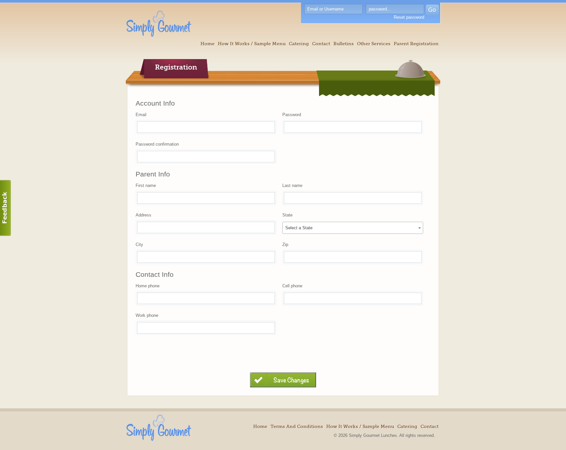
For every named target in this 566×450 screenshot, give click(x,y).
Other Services (373, 43)
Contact (321, 43)
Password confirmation (157, 144)
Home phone (148, 285)
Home (207, 43)
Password (291, 114)
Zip (285, 244)
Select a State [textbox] (298, 227)
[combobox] (352, 228)
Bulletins (343, 43)
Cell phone (292, 285)
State (287, 215)
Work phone (147, 315)
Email (141, 114)
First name (146, 185)
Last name (292, 185)
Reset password (409, 17)
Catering (299, 43)
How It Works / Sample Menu (252, 43)
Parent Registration (416, 43)
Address (143, 215)
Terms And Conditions (297, 426)
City (139, 244)
